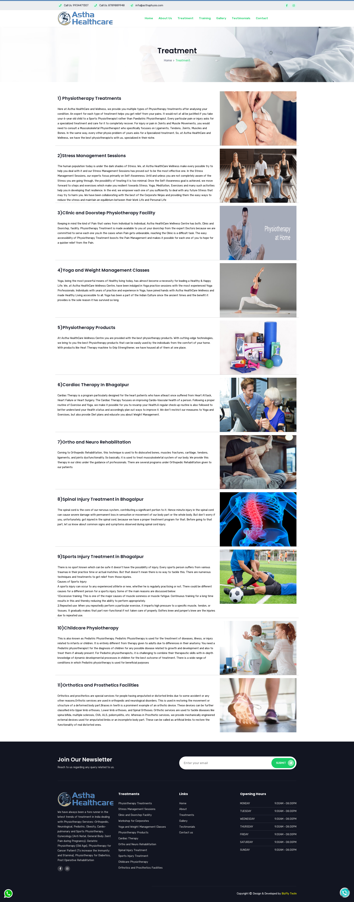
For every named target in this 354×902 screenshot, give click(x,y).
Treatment (185, 18)
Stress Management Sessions (136, 809)
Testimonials (241, 18)
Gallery (221, 18)
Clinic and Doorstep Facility (135, 815)
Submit (281, 763)
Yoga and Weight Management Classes (142, 826)
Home (149, 18)
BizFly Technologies (263, 893)
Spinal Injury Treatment (132, 850)
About (183, 809)
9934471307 (80, 5)
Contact (262, 18)
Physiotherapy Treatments (135, 803)
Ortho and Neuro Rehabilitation (137, 844)
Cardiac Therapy (128, 838)
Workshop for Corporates (133, 821)
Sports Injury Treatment (133, 856)
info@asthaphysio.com (149, 5)
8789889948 (116, 5)
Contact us (186, 832)
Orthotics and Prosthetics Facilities (140, 867)
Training (205, 18)
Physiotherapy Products (133, 832)
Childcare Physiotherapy (133, 861)
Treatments (186, 815)
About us (165, 18)
